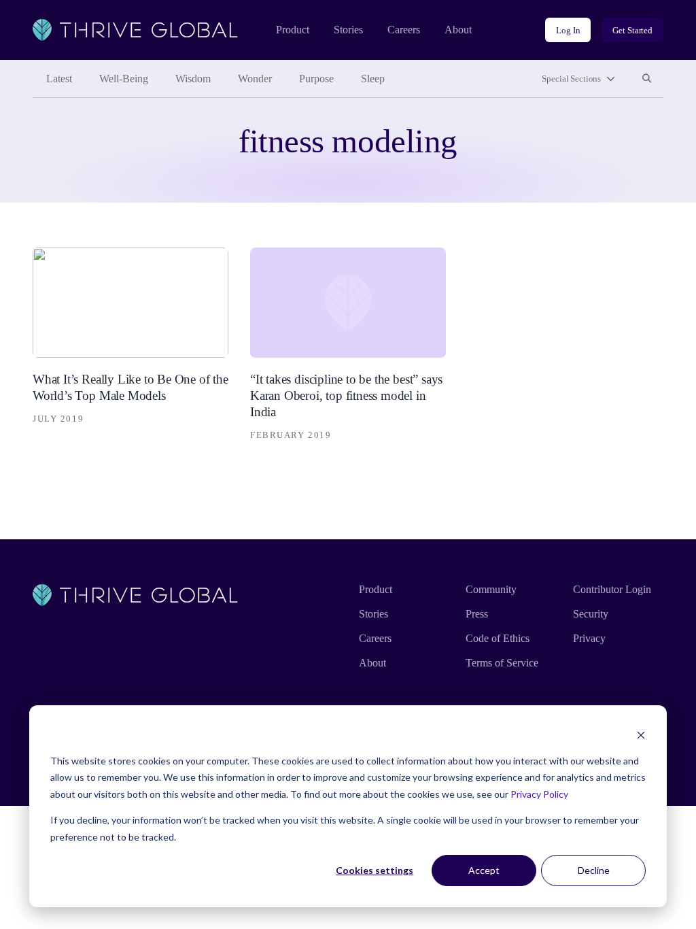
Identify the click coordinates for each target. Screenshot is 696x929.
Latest (59, 78)
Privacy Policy (539, 794)
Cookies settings (374, 870)
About (458, 29)
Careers (403, 29)
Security (590, 614)
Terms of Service (502, 663)
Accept (484, 870)
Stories (348, 29)
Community (491, 589)
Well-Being (123, 78)
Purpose (316, 78)
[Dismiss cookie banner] (641, 734)
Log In (568, 30)
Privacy (589, 638)
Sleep (373, 78)
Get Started (632, 30)
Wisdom (193, 78)
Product (292, 29)
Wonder (255, 78)
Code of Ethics (497, 638)
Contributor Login (612, 589)
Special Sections (571, 78)
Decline (594, 870)
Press (477, 614)
